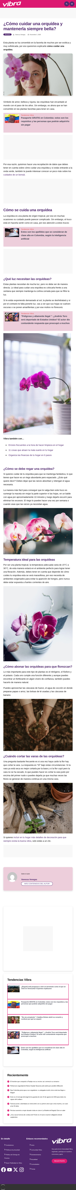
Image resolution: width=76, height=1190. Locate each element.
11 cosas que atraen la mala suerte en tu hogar (31, 450)
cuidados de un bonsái (14, 174)
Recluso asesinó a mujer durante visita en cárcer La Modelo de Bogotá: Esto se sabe (37, 1110)
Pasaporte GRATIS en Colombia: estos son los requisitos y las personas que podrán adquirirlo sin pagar (45, 121)
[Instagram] (21, 1169)
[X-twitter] (15, 1169)
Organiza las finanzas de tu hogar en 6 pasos (30, 455)
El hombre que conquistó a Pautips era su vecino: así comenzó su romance (34, 1081)
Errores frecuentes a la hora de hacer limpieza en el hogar (36, 445)
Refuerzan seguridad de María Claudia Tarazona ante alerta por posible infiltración (36, 1086)
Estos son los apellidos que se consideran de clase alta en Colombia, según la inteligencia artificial (44, 235)
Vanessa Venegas (20, 34)
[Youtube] (9, 1169)
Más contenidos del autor (37, 884)
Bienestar (7, 34)
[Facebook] (3, 1169)
